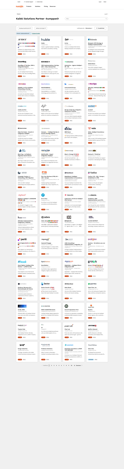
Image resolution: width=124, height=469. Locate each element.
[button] (106, 14)
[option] (24, 28)
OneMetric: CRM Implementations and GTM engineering (95, 199)
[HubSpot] (19, 6)
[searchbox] (86, 18)
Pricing (46, 6)
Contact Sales (39, 1)
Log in (100, 1)
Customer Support (29, 1)
